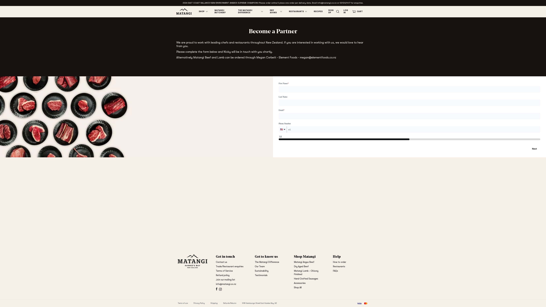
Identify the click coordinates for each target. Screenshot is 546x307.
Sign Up (331, 11)
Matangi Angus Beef (304, 262)
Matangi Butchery (220, 11)
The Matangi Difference (245, 11)
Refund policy (222, 275)
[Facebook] (216, 291)
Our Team (260, 266)
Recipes (318, 11)
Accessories (300, 283)
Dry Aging (273, 11)
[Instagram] (220, 291)
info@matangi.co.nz (226, 284)
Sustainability (261, 271)
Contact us (221, 262)
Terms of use (183, 303)
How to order (339, 262)
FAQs (335, 271)
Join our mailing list (225, 279)
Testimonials (261, 275)
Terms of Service (224, 271)
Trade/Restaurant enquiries (229, 266)
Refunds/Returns (229, 303)
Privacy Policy (199, 303)
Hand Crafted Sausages (306, 278)
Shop (202, 11)
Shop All (298, 287)
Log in (346, 11)
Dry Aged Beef (301, 266)
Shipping (214, 303)
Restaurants (296, 11)
